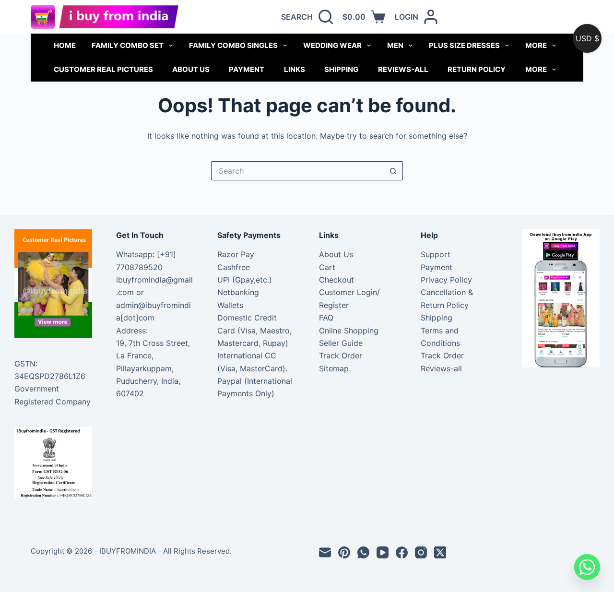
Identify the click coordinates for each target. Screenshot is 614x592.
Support (435, 254)
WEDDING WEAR (332, 45)
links (294, 69)
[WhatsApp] (363, 552)
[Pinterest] (344, 552)
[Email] (325, 552)
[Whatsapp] (587, 567)
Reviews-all (403, 69)
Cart (327, 267)
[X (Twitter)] (440, 552)
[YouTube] (383, 552)
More (536, 45)
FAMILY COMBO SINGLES (233, 45)
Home (65, 45)
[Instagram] (421, 552)
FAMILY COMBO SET (128, 45)
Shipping (341, 69)
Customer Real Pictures (103, 69)
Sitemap (334, 368)
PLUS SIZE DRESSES (464, 45)
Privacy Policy (446, 279)
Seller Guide (341, 343)
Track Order (340, 355)
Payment (246, 69)
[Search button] (393, 170)
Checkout (336, 279)
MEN (395, 45)
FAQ (326, 317)
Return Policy (477, 69)
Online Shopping (348, 330)
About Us (191, 69)
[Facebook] (402, 552)
